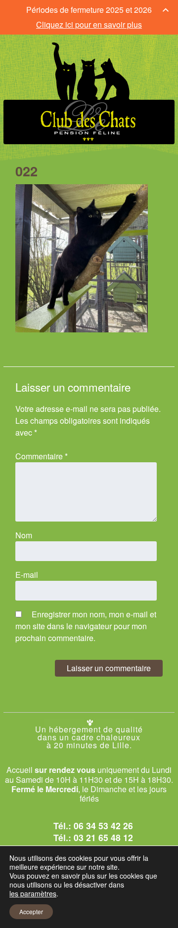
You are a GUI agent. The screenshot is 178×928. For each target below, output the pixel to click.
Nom (23, 535)
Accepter (31, 911)
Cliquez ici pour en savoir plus (89, 24)
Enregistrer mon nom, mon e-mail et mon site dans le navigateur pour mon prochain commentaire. (85, 626)
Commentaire (41, 456)
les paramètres (32, 893)
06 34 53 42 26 (103, 825)
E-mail (26, 574)
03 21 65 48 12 (103, 837)
